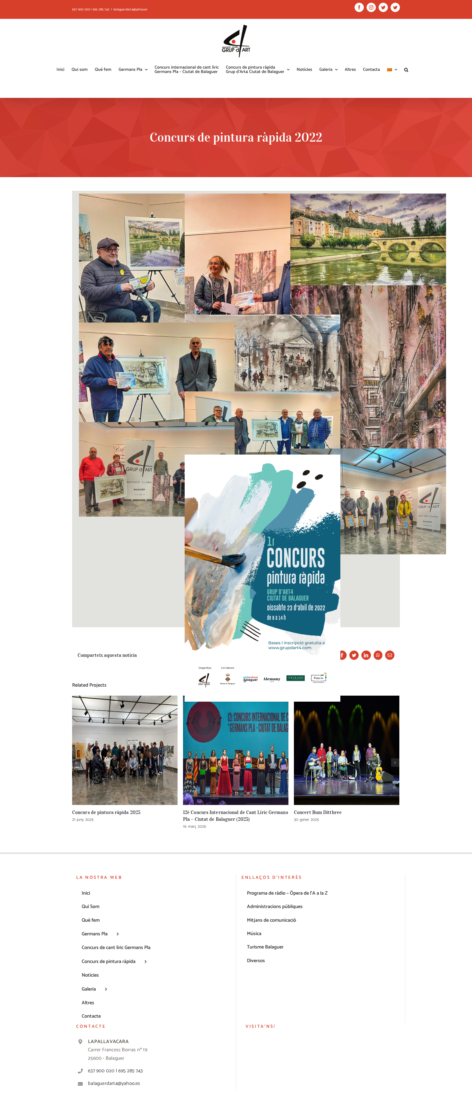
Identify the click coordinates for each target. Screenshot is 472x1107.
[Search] (406, 69)
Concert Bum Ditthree (346, 750)
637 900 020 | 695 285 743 (115, 1071)
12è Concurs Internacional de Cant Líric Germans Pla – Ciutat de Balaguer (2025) (236, 750)
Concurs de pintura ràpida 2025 (125, 750)
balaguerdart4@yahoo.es (130, 9)
